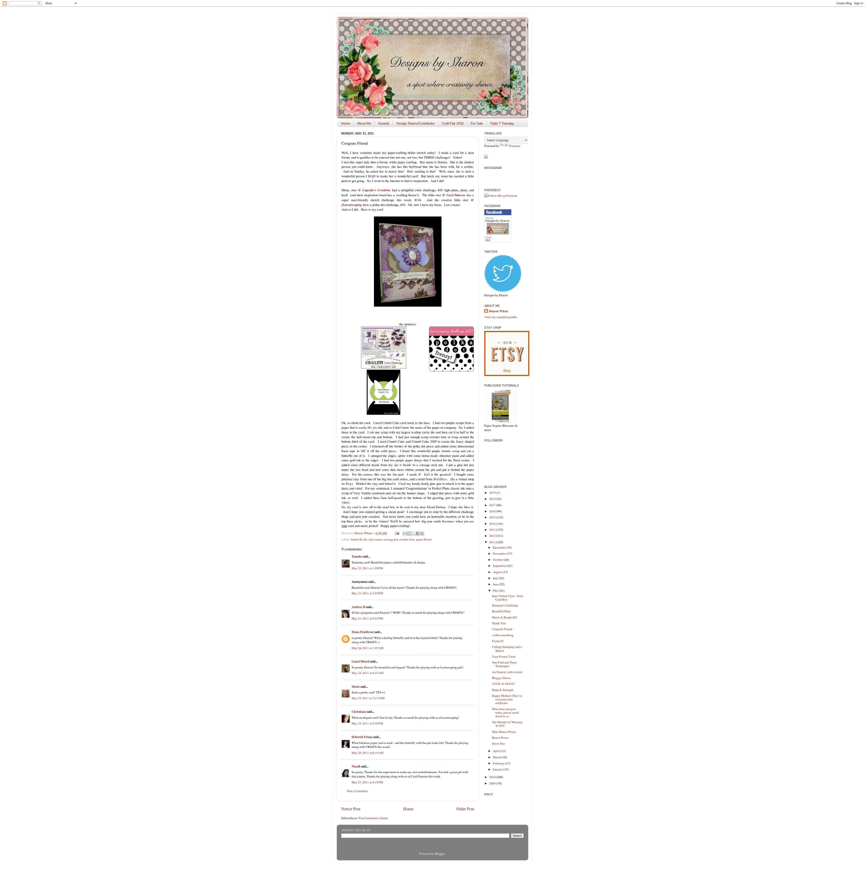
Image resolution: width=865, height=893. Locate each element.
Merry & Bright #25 (504, 617)
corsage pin (391, 539)
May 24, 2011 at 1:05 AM (367, 648)
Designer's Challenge (505, 605)
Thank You (499, 623)
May (496, 590)
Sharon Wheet (498, 311)
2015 (492, 517)
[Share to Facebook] (417, 533)
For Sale (477, 123)
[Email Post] (397, 533)
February (499, 763)
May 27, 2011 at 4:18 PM (367, 782)
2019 (492, 493)
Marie (356, 686)
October (498, 560)
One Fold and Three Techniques (504, 664)
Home (345, 123)
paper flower (424, 539)
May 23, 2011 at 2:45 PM (367, 593)
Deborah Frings (362, 737)
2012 (492, 536)
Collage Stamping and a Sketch (507, 648)
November (500, 553)
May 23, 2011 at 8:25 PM (367, 618)
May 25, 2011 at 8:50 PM (367, 723)
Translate (514, 146)
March (497, 757)
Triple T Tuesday (502, 123)
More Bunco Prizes (504, 732)
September (500, 566)
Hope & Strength (502, 690)
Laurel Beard (360, 661)
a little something (503, 635)
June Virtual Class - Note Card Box (507, 597)
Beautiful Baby (501, 611)
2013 (492, 530)
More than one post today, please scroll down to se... (505, 712)
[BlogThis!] (409, 533)
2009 (492, 783)
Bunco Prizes (500, 738)
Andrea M (358, 607)
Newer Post (350, 808)
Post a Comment (357, 791)
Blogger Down (501, 678)
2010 (492, 777)
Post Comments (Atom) (373, 818)
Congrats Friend (502, 629)
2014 (492, 524)
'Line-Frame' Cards (504, 656)
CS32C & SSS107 (503, 684)
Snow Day (498, 743)
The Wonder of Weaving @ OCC (507, 724)
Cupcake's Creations (376, 190)
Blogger (440, 854)
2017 (492, 505)
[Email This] (405, 533)
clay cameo (375, 539)
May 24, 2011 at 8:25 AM (367, 673)
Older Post (465, 808)
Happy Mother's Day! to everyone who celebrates (507, 699)
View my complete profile (500, 317)
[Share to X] (413, 533)
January (498, 769)
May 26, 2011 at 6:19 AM (367, 753)
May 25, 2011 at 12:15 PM (368, 698)
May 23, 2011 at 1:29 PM (367, 568)
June (496, 584)
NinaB (356, 766)
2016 (492, 511)
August (498, 572)
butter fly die (359, 539)
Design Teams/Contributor (415, 123)
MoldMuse (440, 479)
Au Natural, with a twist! (507, 672)
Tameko (357, 556)
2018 (492, 499)
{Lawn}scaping (351, 204)
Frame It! (498, 641)
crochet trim (407, 539)
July (496, 578)
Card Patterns (456, 195)
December (499, 547)
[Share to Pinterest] (422, 533)
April (496, 751)
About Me (364, 123)
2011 (492, 542)
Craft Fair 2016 (453, 123)
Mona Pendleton (363, 632)
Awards (383, 123)
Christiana (359, 711)
